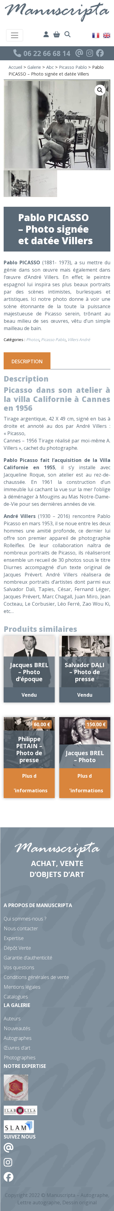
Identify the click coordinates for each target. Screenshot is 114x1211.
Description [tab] (27, 361)
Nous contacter (21, 928)
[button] (100, 90)
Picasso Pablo (73, 67)
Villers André (78, 339)
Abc (50, 67)
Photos (32, 339)
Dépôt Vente (17, 948)
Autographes (18, 1038)
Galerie (34, 67)
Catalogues (16, 996)
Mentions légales (22, 987)
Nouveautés (17, 1028)
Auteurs (12, 1018)
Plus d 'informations (30, 783)
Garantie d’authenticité (28, 957)
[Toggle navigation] (14, 35)
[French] (96, 34)
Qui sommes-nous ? (25, 918)
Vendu (29, 695)
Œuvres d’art (17, 1047)
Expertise (14, 938)
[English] (107, 34)
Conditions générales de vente (36, 977)
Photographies (20, 1057)
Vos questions (19, 967)
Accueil (15, 67)
